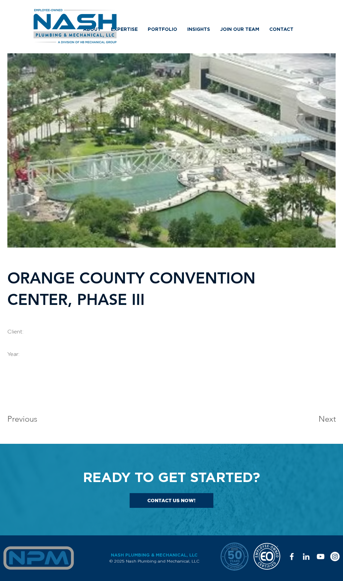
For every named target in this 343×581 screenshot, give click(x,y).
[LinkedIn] (306, 556)
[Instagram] (335, 556)
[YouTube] (320, 556)
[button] (124, 29)
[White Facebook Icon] (291, 556)
